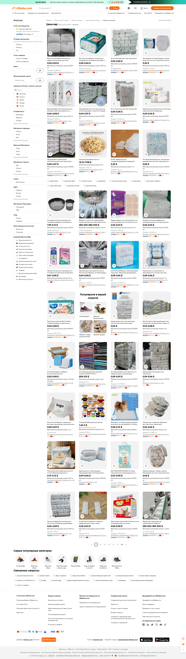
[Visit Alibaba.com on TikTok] (165, 624)
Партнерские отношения (151, 616)
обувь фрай (122, 580)
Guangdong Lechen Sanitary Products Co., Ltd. (61, 434)
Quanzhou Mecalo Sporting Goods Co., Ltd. (61, 72)
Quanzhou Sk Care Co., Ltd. (88, 482)
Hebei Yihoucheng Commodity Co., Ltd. (60, 383)
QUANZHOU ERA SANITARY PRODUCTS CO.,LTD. (61, 335)
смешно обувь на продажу (148, 575)
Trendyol (116, 649)
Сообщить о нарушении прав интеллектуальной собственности (123, 617)
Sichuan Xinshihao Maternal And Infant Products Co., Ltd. (125, 121)
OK (40, 70)
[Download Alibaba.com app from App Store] (146, 640)
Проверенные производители (89, 602)
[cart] (135, 8)
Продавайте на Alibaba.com (151, 600)
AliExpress (62, 649)
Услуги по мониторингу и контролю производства (60, 619)
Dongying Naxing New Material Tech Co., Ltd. (125, 171)
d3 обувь (43, 580)
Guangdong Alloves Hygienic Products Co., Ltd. (157, 434)
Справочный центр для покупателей (123, 600)
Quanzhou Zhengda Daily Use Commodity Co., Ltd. (93, 70)
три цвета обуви (44, 575)
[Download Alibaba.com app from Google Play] (162, 640)
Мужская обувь (77, 20)
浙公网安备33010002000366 (128, 656)
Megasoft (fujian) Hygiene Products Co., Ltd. (125, 332)
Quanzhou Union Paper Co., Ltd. (153, 383)
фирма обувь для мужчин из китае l (78, 580)
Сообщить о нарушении (119, 622)
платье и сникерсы (23, 585)
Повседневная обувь (92, 20)
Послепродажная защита (57, 614)
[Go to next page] (126, 544)
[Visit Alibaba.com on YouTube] (161, 624)
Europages (124, 649)
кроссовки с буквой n (153, 181)
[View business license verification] (112, 656)
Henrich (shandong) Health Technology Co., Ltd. (157, 173)
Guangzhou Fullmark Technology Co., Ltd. (61, 480)
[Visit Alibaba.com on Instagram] (156, 624)
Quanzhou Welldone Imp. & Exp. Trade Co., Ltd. (93, 232)
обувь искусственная (78, 575)
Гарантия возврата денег (56, 604)
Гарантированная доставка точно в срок (60, 609)
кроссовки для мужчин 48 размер (142, 580)
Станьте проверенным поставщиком (155, 612)
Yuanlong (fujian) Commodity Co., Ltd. (155, 280)
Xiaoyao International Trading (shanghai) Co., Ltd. (93, 434)
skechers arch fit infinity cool (26, 580)
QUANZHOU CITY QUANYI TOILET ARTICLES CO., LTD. (125, 70)
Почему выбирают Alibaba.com (27, 600)
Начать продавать (148, 604)
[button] (107, 8)
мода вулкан (137, 181)
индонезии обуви (69, 181)
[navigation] (29, 282)
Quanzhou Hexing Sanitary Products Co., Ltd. (157, 120)
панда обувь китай (55, 185)
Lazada (93, 649)
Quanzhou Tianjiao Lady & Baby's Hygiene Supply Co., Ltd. (61, 173)
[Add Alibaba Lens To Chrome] (49, 640)
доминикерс (102, 181)
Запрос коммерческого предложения (92, 607)
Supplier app (98, 640)
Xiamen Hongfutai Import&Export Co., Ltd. (125, 285)
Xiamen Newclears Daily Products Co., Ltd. (125, 433)
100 (122, 544)
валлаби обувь (56, 580)
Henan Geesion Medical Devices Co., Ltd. (124, 232)
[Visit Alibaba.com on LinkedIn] (148, 624)
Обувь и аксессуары (61, 20)
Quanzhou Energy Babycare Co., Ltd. (59, 121)
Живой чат (114, 604)
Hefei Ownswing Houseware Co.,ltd (90, 169)
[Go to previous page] (92, 544)
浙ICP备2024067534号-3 (148, 656)
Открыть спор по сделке (119, 608)
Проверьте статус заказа (151, 608)
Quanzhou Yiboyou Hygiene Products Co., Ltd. (61, 280)
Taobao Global (102, 649)
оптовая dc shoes (86, 181)
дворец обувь (54, 181)
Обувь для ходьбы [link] (109, 20)
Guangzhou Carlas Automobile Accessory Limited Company (93, 384)
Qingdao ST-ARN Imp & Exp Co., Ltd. (59, 232)
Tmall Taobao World (82, 649)
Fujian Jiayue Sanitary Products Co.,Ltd (92, 123)
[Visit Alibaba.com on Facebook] (143, 624)
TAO (109, 649)
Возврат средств (117, 612)
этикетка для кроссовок (119, 181)
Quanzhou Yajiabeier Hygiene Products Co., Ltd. (93, 285)
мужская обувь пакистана (25, 575)
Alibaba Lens (28, 640)
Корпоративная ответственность (28, 608)
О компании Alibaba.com (26, 596)
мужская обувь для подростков (101, 575)
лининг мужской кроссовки (104, 580)
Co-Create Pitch (22, 604)
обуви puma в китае (73, 185)
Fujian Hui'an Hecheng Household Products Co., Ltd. (157, 70)
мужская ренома (91, 185)
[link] (183, 638)
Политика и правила (55, 624)
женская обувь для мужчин (125, 575)
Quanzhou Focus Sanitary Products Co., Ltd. (157, 333)
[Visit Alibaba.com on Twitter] (152, 624)
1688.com (71, 649)
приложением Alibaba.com (128, 640)
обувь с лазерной (60, 575)
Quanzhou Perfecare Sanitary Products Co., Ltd (157, 234)
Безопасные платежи (55, 600)
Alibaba (48, 20)
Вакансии (20, 612)
